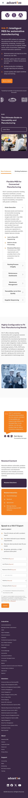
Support (4, 757)
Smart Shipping (5, 699)
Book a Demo (7, 81)
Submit (5, 605)
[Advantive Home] (14, 2)
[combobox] (3, 575)
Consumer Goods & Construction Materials (11, 665)
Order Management (6, 692)
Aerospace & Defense (6, 655)
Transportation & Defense (7, 668)
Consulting (4, 761)
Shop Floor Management (7, 723)
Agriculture (10, 502)
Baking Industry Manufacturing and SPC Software (14, 508)
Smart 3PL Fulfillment (6, 702)
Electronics (4, 660)
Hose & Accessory (5, 635)
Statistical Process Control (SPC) (9, 710)
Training (3, 771)
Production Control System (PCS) (9, 725)
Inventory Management (6, 689)
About (3, 736)
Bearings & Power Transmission (8, 627)
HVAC (2, 630)
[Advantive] (14, 778)
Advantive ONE (4, 739)
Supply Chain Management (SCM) (9, 684)
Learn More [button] (6, 129)
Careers (3, 742)
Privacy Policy (7, 601)
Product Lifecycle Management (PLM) (10, 715)
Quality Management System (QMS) (9, 718)
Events (3, 749)
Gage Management (5, 720)
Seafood (9, 499)
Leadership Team (5, 744)
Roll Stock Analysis (6, 768)
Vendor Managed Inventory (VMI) (9, 694)
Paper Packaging (5, 632)
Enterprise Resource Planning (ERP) (9, 682)
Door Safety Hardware (6, 642)
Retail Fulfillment (5, 645)
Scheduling (4, 766)
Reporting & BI (4, 730)
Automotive (4, 653)
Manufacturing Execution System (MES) (10, 704)
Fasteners (3, 637)
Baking (3, 663)
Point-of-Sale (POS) (6, 697)
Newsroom (4, 747)
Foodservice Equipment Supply (8, 640)
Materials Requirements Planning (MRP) (10, 708)
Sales (2, 763)
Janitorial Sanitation (6, 625)
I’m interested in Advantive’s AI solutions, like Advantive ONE (13, 591)
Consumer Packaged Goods (8, 658)
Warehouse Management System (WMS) (10, 687)
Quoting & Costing (5, 728)
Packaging (3, 647)
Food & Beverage (12, 496)
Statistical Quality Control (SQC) (9, 713)
